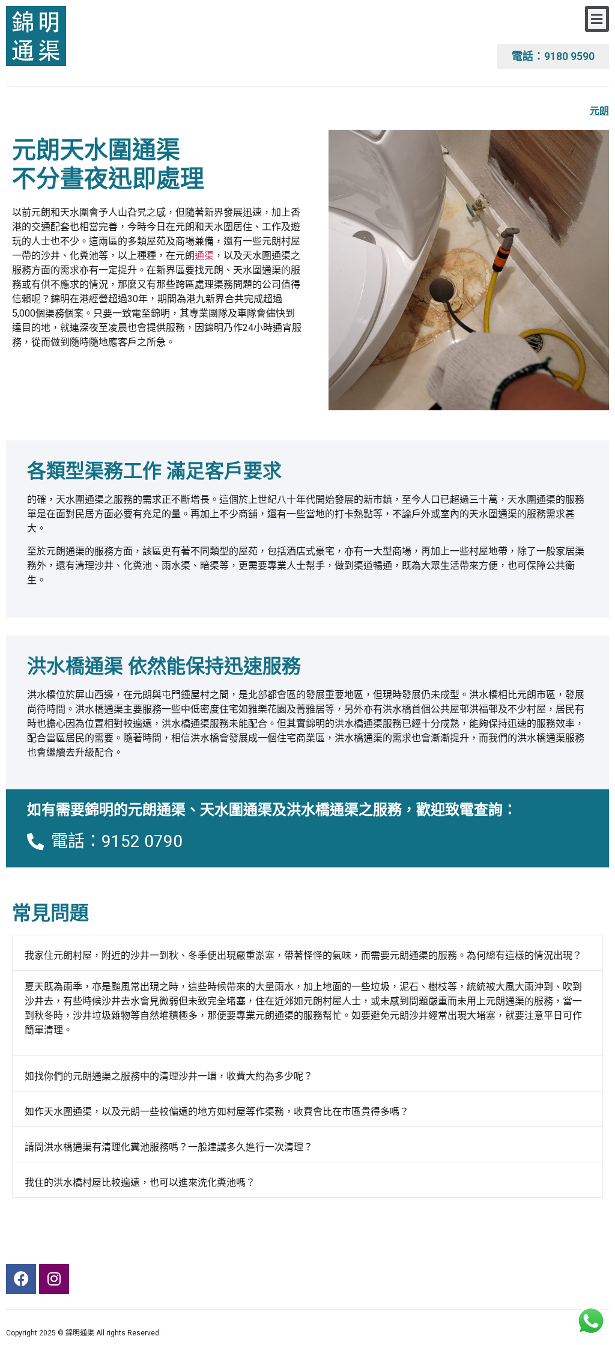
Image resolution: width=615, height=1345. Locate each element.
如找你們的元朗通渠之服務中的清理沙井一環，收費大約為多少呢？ (169, 1076)
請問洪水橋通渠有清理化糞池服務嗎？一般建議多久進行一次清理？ (169, 1147)
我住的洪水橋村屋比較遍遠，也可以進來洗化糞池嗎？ (140, 1182)
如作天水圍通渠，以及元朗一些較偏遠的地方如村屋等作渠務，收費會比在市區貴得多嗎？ (217, 1111)
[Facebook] (21, 1279)
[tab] (307, 952)
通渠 (204, 255)
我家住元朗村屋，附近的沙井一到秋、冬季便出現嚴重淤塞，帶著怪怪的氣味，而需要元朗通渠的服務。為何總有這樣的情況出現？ (303, 955)
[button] (597, 19)
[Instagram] (54, 1279)
